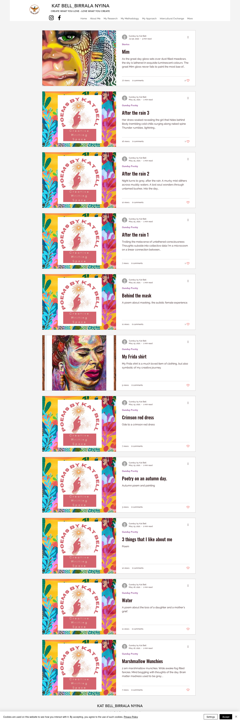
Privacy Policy (131, 716)
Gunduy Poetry (130, 105)
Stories (125, 44)
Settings (211, 716)
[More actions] (189, 37)
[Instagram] (51, 18)
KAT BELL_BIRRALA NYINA (80, 6)
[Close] (236, 716)
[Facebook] (59, 18)
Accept (225, 716)
